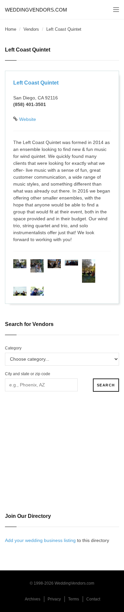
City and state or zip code (27, 374)
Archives (32, 599)
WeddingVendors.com (36, 10)
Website (27, 119)
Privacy (54, 599)
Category (13, 348)
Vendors (31, 29)
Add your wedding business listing (40, 540)
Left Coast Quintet (36, 83)
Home (10, 29)
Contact (93, 599)
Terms (73, 599)
